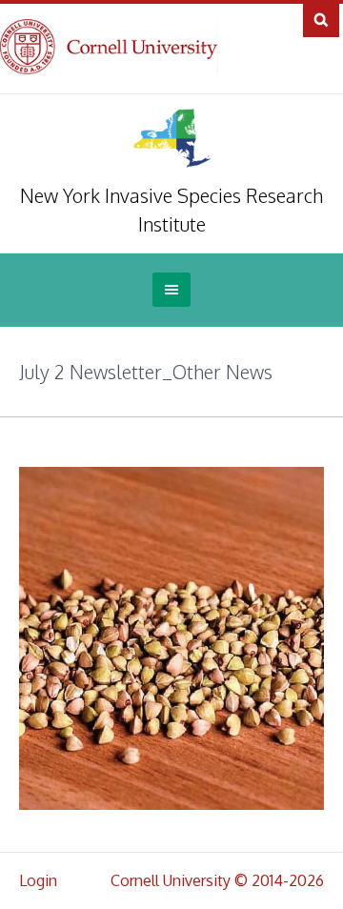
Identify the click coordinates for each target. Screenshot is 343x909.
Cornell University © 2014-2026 (217, 880)
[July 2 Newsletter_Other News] (171, 638)
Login (38, 880)
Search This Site (321, 19)
